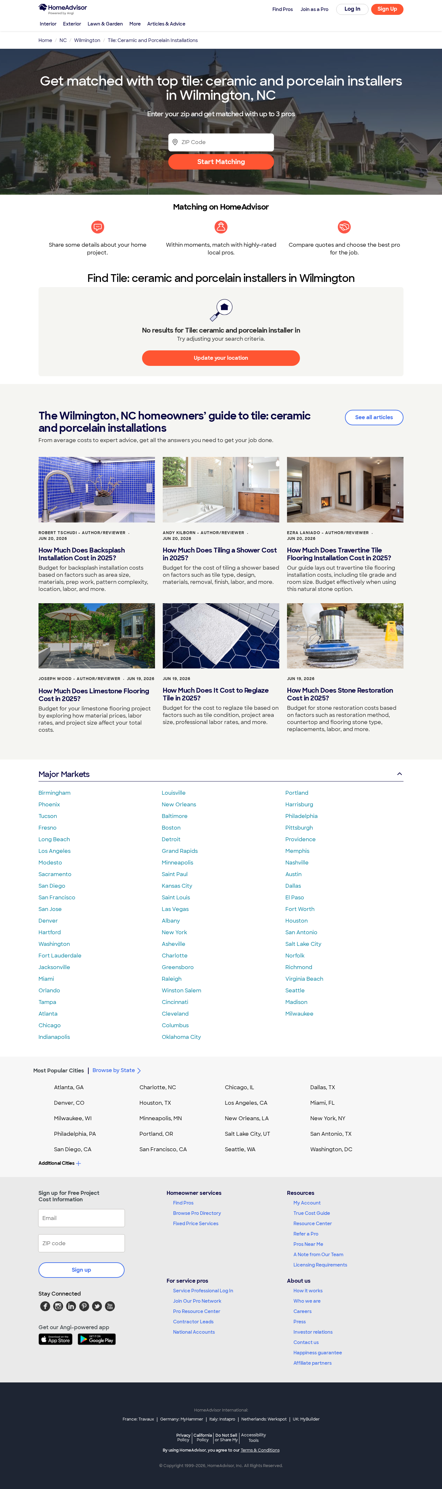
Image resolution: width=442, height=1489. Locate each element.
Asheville (173, 944)
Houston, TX (155, 1103)
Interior (48, 24)
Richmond (298, 967)
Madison (296, 1002)
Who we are (307, 1301)
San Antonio (301, 932)
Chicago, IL (239, 1087)
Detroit (171, 839)
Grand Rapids (180, 851)
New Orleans (179, 804)
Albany (171, 920)
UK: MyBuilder (306, 1419)
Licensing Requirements (320, 1265)
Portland (296, 793)
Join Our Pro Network (197, 1301)
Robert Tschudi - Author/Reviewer (82, 532)
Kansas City (177, 886)
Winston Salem (181, 990)
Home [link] (45, 40)
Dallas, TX (322, 1087)
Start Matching (221, 162)
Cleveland (175, 1013)
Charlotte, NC (157, 1087)
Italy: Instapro (222, 1419)
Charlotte (175, 955)
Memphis (297, 851)
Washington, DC (331, 1149)
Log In (352, 8)
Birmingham (55, 793)
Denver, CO (69, 1103)
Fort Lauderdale (60, 955)
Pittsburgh (299, 827)
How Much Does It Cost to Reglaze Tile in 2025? (216, 694)
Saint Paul (175, 874)
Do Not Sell (226, 1437)
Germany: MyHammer (181, 1419)
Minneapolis (177, 862)
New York (174, 932)
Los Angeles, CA (246, 1103)
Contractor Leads (193, 1322)
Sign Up (387, 8)
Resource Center (312, 1223)
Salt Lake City (303, 944)
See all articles (374, 417)
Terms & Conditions (260, 1450)
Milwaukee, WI (73, 1118)
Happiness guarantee (317, 1353)
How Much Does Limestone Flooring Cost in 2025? (94, 695)
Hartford (50, 932)
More (135, 24)
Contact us (306, 1342)
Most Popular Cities (58, 1070)
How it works (308, 1291)
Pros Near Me (308, 1244)
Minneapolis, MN (160, 1118)
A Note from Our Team (318, 1254)
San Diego (52, 886)
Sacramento (55, 874)
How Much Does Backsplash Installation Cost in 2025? (82, 554)
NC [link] (63, 40)
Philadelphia (301, 816)
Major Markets (64, 774)
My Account (307, 1203)
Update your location (221, 358)
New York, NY (328, 1118)
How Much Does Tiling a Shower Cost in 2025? (220, 554)
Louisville (174, 793)
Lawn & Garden (105, 24)
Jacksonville (54, 967)
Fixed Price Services (195, 1223)
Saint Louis (176, 897)
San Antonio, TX (331, 1134)
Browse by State (114, 1070)
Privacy (183, 1437)
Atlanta (48, 1013)
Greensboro (178, 967)
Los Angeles (55, 851)
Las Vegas (175, 909)
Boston (171, 827)
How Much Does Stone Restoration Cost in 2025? (340, 694)
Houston (296, 920)
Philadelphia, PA (75, 1134)
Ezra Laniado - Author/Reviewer (328, 532)
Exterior (72, 24)
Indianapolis (54, 1037)
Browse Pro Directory (197, 1213)
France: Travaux (138, 1419)
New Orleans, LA (247, 1118)
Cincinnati (175, 1002)
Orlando (49, 990)
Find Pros (183, 1203)
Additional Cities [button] (56, 1163)
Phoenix (49, 804)
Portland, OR (156, 1134)
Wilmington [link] (87, 40)
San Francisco (57, 897)
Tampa (47, 1002)
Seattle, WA (240, 1149)
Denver (48, 920)
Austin (293, 874)
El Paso (294, 897)
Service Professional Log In (203, 1291)
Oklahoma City (181, 1037)
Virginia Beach (304, 979)
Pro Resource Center (196, 1311)
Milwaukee (299, 1013)
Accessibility (253, 1438)
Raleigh (172, 979)
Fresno (48, 827)
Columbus (175, 1025)
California (202, 1437)
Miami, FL (322, 1103)
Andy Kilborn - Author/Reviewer (203, 532)
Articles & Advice (166, 24)
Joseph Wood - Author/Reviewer (79, 678)
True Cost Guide (311, 1213)
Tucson (48, 816)
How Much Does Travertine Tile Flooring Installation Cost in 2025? (339, 554)
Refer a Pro (305, 1234)
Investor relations (313, 1332)
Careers (302, 1311)
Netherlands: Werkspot (264, 1419)
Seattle (295, 990)
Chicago (50, 1025)
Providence (300, 839)
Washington (54, 944)
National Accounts (194, 1332)
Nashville (297, 862)
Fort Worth (300, 909)
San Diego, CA (73, 1149)
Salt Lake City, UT (247, 1134)
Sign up (81, 1270)
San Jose (50, 909)
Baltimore (175, 816)
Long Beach (54, 839)
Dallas (293, 886)
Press (299, 1322)
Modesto (50, 862)
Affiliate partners (312, 1363)
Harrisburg (299, 804)
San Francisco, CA (163, 1149)
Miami (46, 979)
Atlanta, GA (69, 1087)
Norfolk (294, 955)
